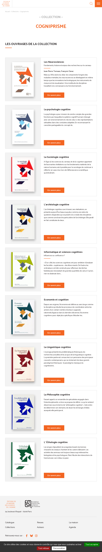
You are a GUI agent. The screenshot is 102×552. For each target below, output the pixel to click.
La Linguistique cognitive (57, 347)
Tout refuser (43, 548)
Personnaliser (59, 548)
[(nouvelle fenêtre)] (32, 504)
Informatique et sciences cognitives (63, 252)
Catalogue (9, 522)
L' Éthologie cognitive (56, 442)
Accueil (7, 11)
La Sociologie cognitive (56, 157)
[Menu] (98, 3)
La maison (73, 522)
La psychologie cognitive (57, 110)
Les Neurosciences (54, 62)
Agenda (72, 527)
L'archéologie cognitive (56, 205)
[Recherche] (91, 3)
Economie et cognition (56, 300)
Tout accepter (92, 544)
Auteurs (40, 527)
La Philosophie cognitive (57, 395)
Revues (40, 522)
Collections (15, 11)
